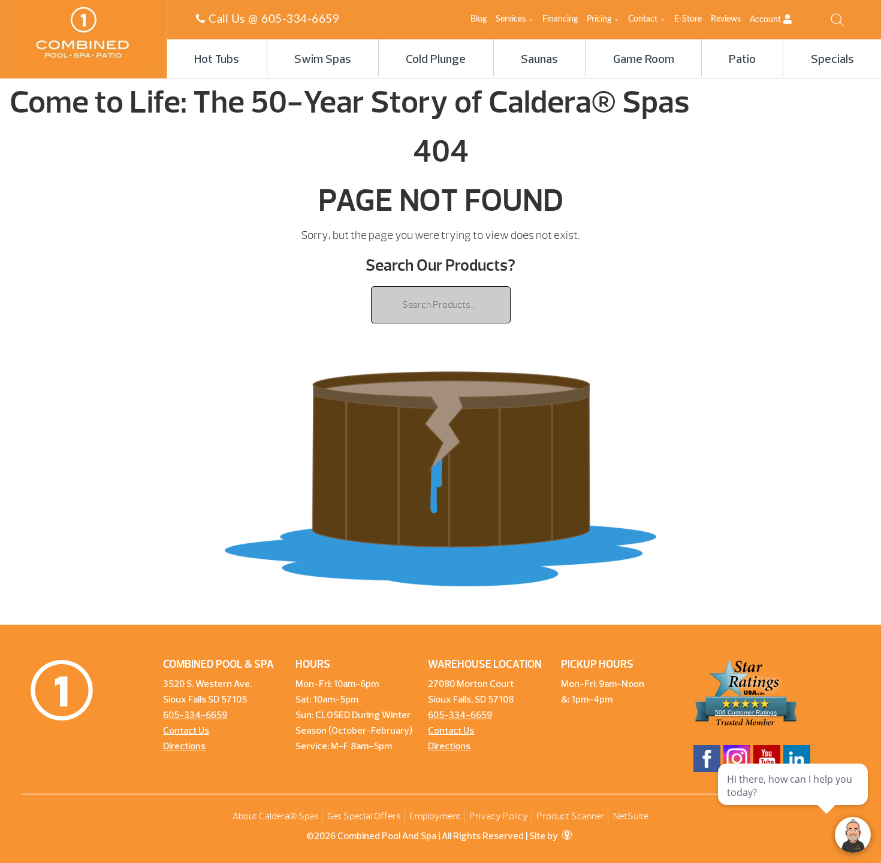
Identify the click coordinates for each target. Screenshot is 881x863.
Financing (560, 19)
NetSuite (630, 816)
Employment (435, 816)
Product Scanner (570, 816)
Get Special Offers (364, 816)
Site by (544, 836)
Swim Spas (322, 60)
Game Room (643, 60)
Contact (642, 19)
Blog (478, 19)
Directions (184, 747)
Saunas (539, 60)
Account (766, 20)
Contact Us (186, 731)
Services (511, 19)
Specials (832, 60)
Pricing (599, 19)
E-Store (688, 19)
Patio (742, 60)
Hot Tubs (216, 60)
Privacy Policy (498, 816)
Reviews (726, 19)
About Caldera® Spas (276, 816)
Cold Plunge (436, 60)
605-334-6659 (300, 19)
